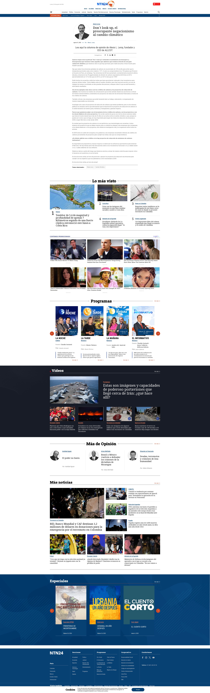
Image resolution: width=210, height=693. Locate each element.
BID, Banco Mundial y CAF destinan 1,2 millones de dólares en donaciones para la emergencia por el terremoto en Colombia (76, 526)
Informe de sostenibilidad (127, 665)
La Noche (61, 338)
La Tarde (85, 338)
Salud (133, 12)
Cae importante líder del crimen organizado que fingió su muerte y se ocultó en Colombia (147, 223)
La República (89, 686)
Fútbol (52, 556)
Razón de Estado (101, 674)
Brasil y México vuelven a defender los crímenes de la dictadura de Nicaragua (110, 459)
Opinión (146, 12)
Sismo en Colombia (140, 203)
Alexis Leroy (96, 24)
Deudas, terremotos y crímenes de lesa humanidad (149, 459)
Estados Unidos (54, 677)
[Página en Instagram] (146, 658)
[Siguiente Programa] (158, 333)
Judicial (84, 12)
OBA (122, 679)
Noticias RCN (74, 686)
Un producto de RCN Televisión (140, 686)
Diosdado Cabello (55, 423)
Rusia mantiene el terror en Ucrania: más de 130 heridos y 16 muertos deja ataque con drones (147, 427)
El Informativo (140, 338)
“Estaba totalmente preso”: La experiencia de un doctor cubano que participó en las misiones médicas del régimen (66, 355)
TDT (130, 686)
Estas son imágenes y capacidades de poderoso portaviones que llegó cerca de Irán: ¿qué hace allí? (131, 391)
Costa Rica (105, 203)
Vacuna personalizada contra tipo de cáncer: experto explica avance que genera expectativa (92, 355)
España (130, 520)
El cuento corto (138, 627)
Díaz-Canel (89, 15)
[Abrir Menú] (51, 12)
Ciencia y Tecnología (114, 12)
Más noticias (61, 482)
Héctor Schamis (147, 468)
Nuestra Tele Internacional (101, 12)
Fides (126, 686)
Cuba (95, 15)
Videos (58, 370)
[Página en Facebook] (143, 658)
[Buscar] (158, 12)
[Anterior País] (159, 14)
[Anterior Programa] (52, 333)
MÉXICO (104, 8)
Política (71, 12)
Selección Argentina (134, 504)
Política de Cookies (102, 691)
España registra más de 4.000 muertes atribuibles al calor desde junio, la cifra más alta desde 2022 (143, 525)
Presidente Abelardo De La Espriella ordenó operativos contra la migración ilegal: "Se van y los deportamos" (113, 224)
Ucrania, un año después (104, 627)
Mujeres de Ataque (111, 670)
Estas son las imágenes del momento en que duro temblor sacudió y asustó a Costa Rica (113, 208)
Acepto (138, 689)
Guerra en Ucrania (140, 423)
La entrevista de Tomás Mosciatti (101, 663)
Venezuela (52, 671)
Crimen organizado (140, 218)
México (52, 674)
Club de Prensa (111, 657)
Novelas (121, 686)
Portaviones (106, 382)
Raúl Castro (65, 15)
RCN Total (152, 686)
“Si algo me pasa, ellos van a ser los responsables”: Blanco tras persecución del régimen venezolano (117, 355)
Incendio (80, 423)
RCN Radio (81, 686)
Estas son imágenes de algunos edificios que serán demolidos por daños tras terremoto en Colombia (119, 427)
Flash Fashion (110, 660)
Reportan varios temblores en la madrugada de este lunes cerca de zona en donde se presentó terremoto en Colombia (147, 209)
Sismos (58, 212)
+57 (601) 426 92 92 (151, 665)
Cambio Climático (100, 167)
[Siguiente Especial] (158, 611)
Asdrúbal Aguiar (67, 451)
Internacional (53, 679)
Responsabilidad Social (127, 657)
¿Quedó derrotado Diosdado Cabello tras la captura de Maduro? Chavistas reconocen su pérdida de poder (103, 561)
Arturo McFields (105, 451)
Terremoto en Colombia (113, 423)
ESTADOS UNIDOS (112, 8)
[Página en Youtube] (153, 658)
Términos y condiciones (110, 688)
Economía (77, 12)
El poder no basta (71, 458)
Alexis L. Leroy (91, 42)
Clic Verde (99, 657)
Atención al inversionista (127, 663)
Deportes (89, 12)
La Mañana (113, 338)
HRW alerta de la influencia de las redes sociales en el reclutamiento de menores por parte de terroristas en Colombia (143, 355)
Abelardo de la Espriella (109, 218)
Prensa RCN (124, 677)
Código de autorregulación (128, 668)
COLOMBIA (91, 8)
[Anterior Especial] (52, 611)
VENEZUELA (98, 8)
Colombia (52, 668)
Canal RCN (67, 686)
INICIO (85, 8)
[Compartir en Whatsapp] (115, 55)
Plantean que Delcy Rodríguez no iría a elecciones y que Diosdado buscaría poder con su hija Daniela (62, 427)
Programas (139, 12)
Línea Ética (124, 674)
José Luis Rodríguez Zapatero (77, 15)
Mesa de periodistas (99, 670)
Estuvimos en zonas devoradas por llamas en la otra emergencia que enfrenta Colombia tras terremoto (90, 428)
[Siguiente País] (159, 16)
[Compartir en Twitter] (107, 55)
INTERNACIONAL (122, 8)
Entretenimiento (126, 12)
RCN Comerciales (98, 686)
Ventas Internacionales (127, 671)
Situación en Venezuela (146, 451)
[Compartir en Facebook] (105, 55)
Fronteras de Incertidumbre (69, 627)
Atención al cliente (126, 660)
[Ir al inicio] (59, 655)
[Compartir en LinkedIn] (110, 55)
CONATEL (131, 489)
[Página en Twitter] (150, 658)
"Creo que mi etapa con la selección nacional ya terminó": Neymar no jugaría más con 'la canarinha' (67, 561)
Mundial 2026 (102, 15)
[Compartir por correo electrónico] (112, 55)
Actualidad (65, 12)
